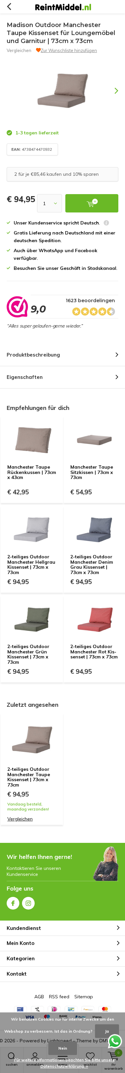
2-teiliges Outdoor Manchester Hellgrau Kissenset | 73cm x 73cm (31, 564)
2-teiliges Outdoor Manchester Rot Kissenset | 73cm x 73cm (94, 651)
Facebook (13, 903)
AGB (39, 997)
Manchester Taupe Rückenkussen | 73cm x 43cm (31, 472)
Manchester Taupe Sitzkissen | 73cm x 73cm (91, 472)
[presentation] (111, 90)
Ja (107, 1031)
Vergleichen (19, 50)
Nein (62, 1048)
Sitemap (83, 997)
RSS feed (59, 997)
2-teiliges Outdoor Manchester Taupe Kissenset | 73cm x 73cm (28, 777)
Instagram (28, 903)
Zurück (9, 6)
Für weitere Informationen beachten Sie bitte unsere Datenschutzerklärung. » (64, 1063)
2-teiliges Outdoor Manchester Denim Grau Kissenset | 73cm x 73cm (91, 564)
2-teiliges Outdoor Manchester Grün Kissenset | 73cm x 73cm (28, 654)
